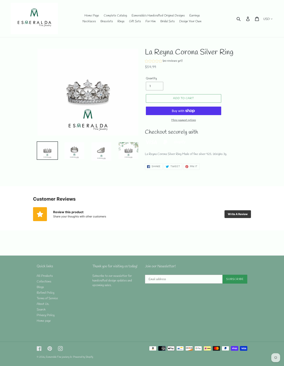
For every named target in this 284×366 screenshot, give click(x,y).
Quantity (151, 78)
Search (41, 310)
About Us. (43, 304)
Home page (44, 321)
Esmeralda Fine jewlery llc (59, 357)
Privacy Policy (45, 315)
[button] (164, 61)
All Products (45, 276)
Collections (44, 282)
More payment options (183, 120)
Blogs (40, 287)
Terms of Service (47, 298)
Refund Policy (45, 293)
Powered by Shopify (83, 357)
